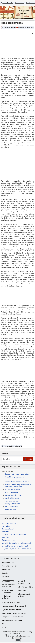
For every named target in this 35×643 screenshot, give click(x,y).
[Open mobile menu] (17, 639)
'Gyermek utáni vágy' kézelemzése (17, 474)
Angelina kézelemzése (12, 498)
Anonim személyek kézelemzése (8, 586)
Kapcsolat (5, 577)
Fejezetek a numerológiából (11, 610)
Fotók (4, 627)
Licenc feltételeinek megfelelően (17, 635)
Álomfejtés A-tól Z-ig (25, 587)
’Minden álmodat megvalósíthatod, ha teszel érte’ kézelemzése (18, 486)
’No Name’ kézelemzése (13, 489)
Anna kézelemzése (11, 507)
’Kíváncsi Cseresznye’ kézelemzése (17, 482)
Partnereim (6, 569)
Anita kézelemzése (11, 501)
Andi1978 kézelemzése (13, 495)
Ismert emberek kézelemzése (7, 591)
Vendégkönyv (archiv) (9, 566)
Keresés (29, 459)
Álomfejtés (22, 590)
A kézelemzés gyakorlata (6, 597)
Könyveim (5, 624)
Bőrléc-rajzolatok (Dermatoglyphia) (14, 613)
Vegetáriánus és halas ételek (12, 620)
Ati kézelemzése (10, 509)
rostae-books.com (8, 562)
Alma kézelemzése (11, 492)
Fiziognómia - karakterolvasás (12, 617)
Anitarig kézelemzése (12, 504)
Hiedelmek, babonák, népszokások (14, 606)
